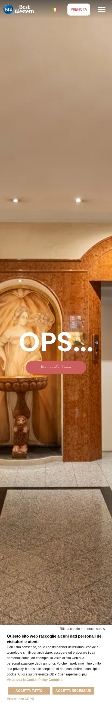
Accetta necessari (73, 691)
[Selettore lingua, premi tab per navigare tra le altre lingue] (55, 9)
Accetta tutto (28, 691)
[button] (102, 9)
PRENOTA (79, 9)
